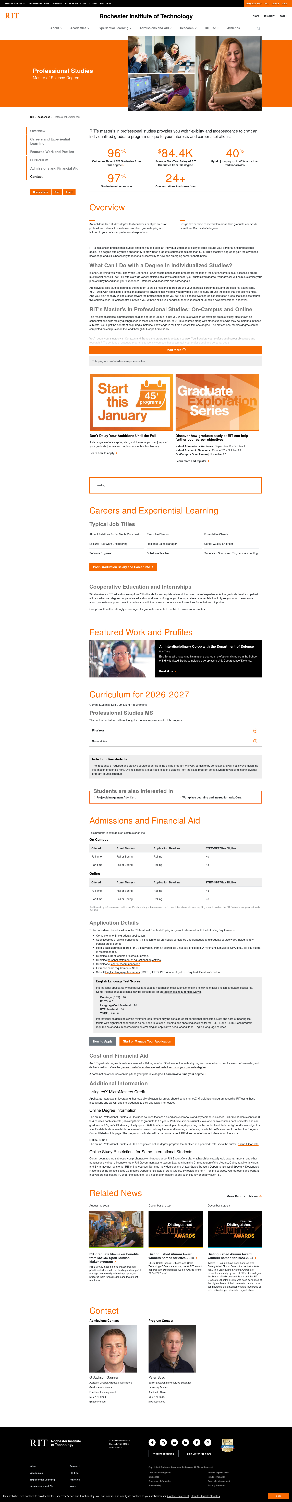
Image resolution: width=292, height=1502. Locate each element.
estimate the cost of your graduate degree (181, 1067)
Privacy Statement (217, 1485)
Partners (105, 3)
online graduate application (128, 935)
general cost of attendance (137, 1067)
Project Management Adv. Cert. (116, 797)
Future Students (15, 3)
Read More (207, 349)
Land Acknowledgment (160, 1472)
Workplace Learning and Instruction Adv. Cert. (211, 797)
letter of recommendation (125, 964)
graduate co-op (106, 602)
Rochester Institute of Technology (146, 15)
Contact (36, 176)
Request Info (253, 3)
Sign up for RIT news (199, 1453)
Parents (57, 3)
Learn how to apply (102, 453)
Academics (44, 116)
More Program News (242, 1196)
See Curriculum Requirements (129, 705)
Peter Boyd (157, 1377)
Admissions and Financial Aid (54, 168)
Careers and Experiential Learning (50, 141)
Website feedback (163, 1453)
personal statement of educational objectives (134, 960)
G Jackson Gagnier (103, 1377)
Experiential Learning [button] (113, 28)
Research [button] (187, 28)
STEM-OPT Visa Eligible (220, 848)
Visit (266, 3)
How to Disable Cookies (205, 1496)
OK (278, 1496)
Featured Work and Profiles (52, 151)
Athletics (233, 28)
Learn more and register (192, 461)
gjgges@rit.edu (97, 1401)
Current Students (39, 3)
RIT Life (74, 1473)
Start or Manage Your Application (147, 1041)
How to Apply (103, 1041)
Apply (275, 3)
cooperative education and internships (144, 598)
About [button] (54, 28)
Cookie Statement (178, 1496)
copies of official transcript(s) (122, 939)
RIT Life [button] (210, 28)
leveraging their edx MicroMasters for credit (143, 1098)
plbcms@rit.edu (157, 1401)
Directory (269, 15)
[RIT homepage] (12, 16)
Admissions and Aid (42, 1486)
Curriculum (39, 159)
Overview (37, 130)
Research (75, 1466)
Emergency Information (160, 1481)
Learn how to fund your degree (184, 1074)
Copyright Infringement (219, 1481)
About (33, 1466)
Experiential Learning (42, 1479)
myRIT (283, 15)
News (256, 15)
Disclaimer (154, 1476)
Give (284, 3)
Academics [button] (78, 28)
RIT (32, 116)
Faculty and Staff (75, 3)
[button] (259, 28)
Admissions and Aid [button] (154, 28)
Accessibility (155, 1485)
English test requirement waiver (182, 992)
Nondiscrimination (216, 1476)
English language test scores (122, 972)
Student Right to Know (218, 1472)
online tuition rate (248, 1144)
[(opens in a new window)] (152, 1442)
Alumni (93, 3)
